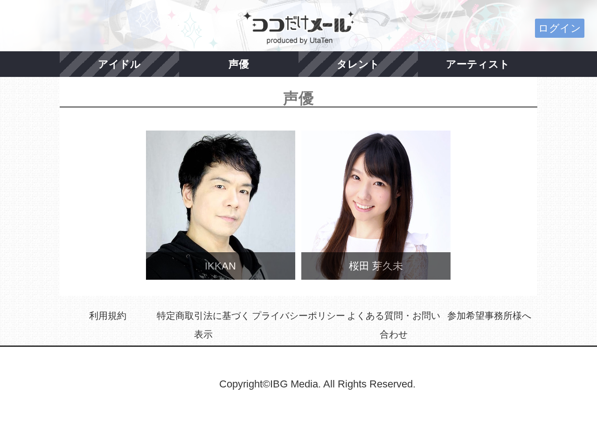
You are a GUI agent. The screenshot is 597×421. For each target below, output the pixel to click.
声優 (239, 64)
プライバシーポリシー (298, 316)
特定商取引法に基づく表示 (203, 325)
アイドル (119, 64)
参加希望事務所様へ (489, 316)
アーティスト (478, 64)
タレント (358, 64)
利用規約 (107, 316)
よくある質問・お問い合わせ (393, 325)
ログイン (559, 28)
